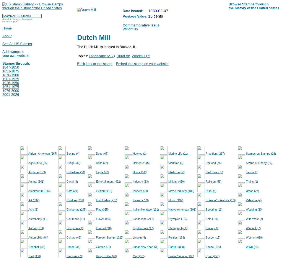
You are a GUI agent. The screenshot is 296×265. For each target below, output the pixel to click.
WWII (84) (252, 247)
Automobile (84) (38, 237)
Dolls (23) (102, 163)
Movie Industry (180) (181, 191)
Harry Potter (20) (106, 256)
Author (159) (36, 228)
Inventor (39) (141, 200)
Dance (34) (73, 247)
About (6, 36)
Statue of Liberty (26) (259, 163)
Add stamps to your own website (15, 53)
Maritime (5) (175, 163)
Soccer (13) (213, 237)
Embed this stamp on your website (142, 64)
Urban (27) (252, 191)
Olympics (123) (177, 219)
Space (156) (213, 247)
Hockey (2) (139, 153)
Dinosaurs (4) (75, 256)
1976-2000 (10, 91)
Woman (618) (254, 237)
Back (81, 64)
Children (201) (75, 200)
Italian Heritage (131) (146, 209)
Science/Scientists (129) (221, 200)
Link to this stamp (99, 64)
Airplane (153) (37, 172)
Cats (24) (72, 191)
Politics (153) (176, 237)
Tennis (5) (252, 172)
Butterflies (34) (76, 172)
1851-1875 (10, 71)
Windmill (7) (141, 56)
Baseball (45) (37, 247)
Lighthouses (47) (143, 228)
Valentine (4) (254, 200)
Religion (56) (213, 181)
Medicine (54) (176, 172)
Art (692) (33, 200)
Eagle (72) (102, 172)
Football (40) (104, 228)
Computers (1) (75, 228)
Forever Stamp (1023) (109, 237)
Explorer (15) (104, 191)
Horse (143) (140, 172)
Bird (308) (35, 256)
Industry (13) (141, 181)
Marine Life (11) (178, 153)
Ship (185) (212, 219)
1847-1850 (10, 67)
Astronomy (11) (37, 219)
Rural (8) (123, 56)
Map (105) (139, 256)
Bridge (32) (73, 163)
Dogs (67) (102, 153)
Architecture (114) (39, 191)
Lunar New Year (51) (145, 247)
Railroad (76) (213, 163)
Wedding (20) (254, 209)
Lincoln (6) (139, 237)
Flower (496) (103, 219)
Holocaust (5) (141, 163)
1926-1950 (10, 83)
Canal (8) (72, 181)
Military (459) (176, 181)
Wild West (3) (254, 219)
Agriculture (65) (37, 163)
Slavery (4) (212, 228)
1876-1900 (10, 75)
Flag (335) (102, 209)
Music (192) (175, 200)
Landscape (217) (102, 56)
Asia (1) (33, 209)
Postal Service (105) (181, 256)
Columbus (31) (76, 219)
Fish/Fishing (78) (106, 200)
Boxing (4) (73, 153)
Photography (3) (178, 228)
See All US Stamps (17, 44)
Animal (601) (36, 181)
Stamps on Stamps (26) (261, 153)
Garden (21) (103, 247)
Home (7, 28)
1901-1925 (10, 79)
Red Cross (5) (214, 172)
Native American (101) (182, 209)
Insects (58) (140, 191)
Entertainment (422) (108, 181)
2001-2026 (10, 95)
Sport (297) (213, 256)
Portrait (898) (176, 247)
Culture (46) (74, 237)
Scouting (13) (214, 209)
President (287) (215, 153)
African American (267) (42, 153)
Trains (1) (252, 181)
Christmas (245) (76, 209)
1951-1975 (10, 87)
